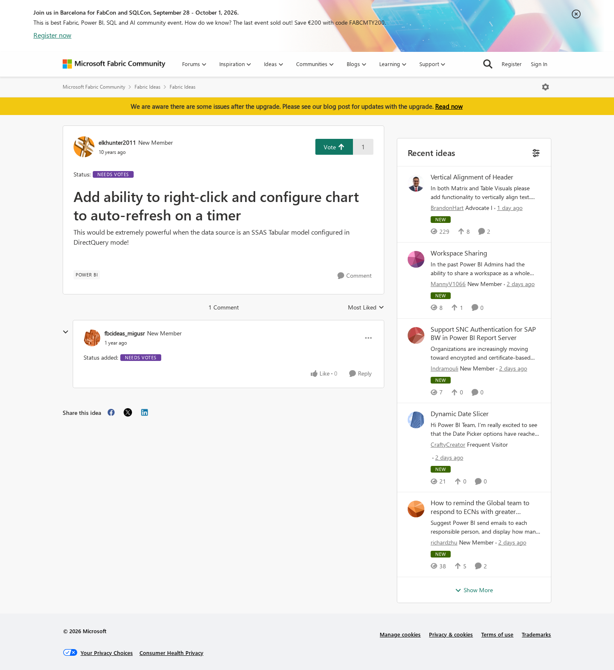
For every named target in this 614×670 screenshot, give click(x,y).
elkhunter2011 (117, 142)
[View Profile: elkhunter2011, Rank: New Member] (84, 146)
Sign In (539, 63)
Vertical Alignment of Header (472, 177)
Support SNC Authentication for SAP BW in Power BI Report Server (483, 333)
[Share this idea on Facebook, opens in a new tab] (111, 412)
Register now (52, 35)
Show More (478, 590)
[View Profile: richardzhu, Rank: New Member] (416, 509)
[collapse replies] (66, 332)
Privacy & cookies (451, 634)
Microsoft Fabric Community (94, 87)
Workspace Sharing (459, 253)
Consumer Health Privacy (171, 652)
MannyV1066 (448, 284)
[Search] (488, 64)
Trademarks (536, 634)
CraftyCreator (448, 444)
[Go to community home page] (114, 64)
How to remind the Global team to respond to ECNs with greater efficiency (480, 507)
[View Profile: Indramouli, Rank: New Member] (416, 335)
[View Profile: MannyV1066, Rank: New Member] (416, 259)
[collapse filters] (535, 152)
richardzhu (444, 542)
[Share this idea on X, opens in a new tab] (127, 412)
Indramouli (444, 368)
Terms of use (497, 634)
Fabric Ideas (147, 87)
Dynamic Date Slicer (460, 413)
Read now (449, 106)
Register (512, 63)
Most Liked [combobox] (366, 307)
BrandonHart (447, 208)
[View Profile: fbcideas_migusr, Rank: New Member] (92, 338)
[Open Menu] (545, 87)
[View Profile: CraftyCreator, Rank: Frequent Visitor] (416, 420)
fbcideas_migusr (124, 333)
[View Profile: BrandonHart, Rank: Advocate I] (416, 183)
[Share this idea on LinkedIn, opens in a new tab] (144, 412)
